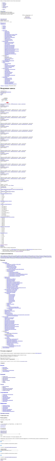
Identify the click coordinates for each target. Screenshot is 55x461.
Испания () (6, 255)
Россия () (13, 255)
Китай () (26, 255)
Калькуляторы (5, 408)
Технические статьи (6, 406)
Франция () (40, 257)
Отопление (6, 85)
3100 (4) (3, 220)
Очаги (8, 337)
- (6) (2, 205)
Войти (4, 9)
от (0, 188)
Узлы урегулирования (11, 270)
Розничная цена (3, 187)
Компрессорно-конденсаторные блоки (12, 324)
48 (2, 93)
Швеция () (19, 256)
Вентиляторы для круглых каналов (13, 281)
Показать (2, 244)
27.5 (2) (3, 236)
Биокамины (7, 56)
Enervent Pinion (12, 296)
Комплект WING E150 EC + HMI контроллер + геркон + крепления (12, 151)
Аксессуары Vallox (12, 268)
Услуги (4, 62)
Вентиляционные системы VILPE (11, 34)
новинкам (9, 91)
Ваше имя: (2, 358)
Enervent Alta (11, 298)
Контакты (4, 7)
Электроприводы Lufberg (13, 272)
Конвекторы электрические (12, 341)
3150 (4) (3, 221)
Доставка (4, 4)
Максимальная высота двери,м (6, 201)
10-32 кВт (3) (4, 206)
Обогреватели (7, 59)
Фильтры (10, 302)
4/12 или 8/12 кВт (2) (5, 212)
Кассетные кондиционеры (9, 322)
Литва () (14, 257)
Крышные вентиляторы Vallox (12, 286)
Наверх (1, 460)
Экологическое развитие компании (9, 377)
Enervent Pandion (12, 294)
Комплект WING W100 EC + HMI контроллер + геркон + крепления (12, 103)
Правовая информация (9, 82)
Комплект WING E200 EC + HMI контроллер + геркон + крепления (12, 158)
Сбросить (5, 244)
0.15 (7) (3, 227)
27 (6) (3, 235)
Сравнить (7, 105)
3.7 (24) (3, 202)
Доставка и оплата (4, 413)
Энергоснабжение (6, 61)
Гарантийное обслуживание (10, 65)
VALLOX (8, 306)
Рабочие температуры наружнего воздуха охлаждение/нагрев (11, 189)
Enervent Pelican (12, 300)
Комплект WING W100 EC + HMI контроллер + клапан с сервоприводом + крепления (16, 124)
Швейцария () (6, 256)
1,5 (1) (3, 195)
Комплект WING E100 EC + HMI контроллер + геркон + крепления (12, 144)
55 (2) (3, 243)
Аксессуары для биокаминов (12, 333)
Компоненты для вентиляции (12, 285)
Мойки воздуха (7, 38)
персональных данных (23, 361)
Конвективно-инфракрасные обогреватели (15, 340)
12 (0, 93)
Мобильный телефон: (4, 359)
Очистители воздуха (8, 39)
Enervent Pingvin (12, 301)
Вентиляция (5, 30)
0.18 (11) (3, 228)
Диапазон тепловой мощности (6, 204)
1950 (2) (3, 219)
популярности (3, 91)
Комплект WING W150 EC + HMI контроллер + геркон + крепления (12, 110)
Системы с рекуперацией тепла (12, 288)
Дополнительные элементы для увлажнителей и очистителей (18, 314)
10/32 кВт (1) (4, 207)
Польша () (31, 257)
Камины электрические (9, 58)
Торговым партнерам (9, 72)
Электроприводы (10, 271)
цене (6, 91)
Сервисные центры (8, 78)
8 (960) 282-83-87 (3, 432)
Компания (4, 3)
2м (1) (3, 200)
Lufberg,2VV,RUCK (10, 304)
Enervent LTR (11, 299)
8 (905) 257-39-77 (3, 19)
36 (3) (3, 239)
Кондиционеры (5, 41)
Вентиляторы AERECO (11, 278)
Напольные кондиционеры (10, 51)
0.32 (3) (3, 231)
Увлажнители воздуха (9, 40)
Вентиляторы (7, 33)
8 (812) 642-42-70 (14, 249)
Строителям (7, 70)
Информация (5, 77)
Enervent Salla (11, 297)
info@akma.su (2, 426)
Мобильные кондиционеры (10, 49)
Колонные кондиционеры (9, 323)
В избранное (2, 105)
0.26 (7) (3, 230)
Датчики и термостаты (11, 265)
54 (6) (3, 242)
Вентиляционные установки (10, 35)
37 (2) (3, 240)
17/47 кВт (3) (4, 209)
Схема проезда (3, 424)
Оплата (4, 5)
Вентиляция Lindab (8, 36)
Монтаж (4, 28)
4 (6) (2, 203)
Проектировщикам (8, 73)
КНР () (8, 257)
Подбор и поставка (8, 67)
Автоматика (7, 31)
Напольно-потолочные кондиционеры (12, 50)
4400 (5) (3, 223)
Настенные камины (10, 336)
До (5, 190)
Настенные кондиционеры (10, 52)
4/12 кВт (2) (4, 213)
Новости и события (6, 380)
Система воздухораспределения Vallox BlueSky (15, 269)
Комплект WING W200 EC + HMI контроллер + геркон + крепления (12, 117)
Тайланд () (36, 256)
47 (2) (3, 241)
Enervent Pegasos (12, 295)
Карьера (4, 382)
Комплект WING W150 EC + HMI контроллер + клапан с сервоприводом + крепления (16, 131)
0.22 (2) (3, 229)
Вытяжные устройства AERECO (13, 284)
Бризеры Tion (7, 32)
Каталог (4, 2)
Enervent (8, 293)
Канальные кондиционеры (10, 45)
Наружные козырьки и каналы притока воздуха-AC (16, 287)
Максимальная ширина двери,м (6, 193)
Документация (5, 6)
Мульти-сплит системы (9, 43)
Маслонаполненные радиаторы (12, 342)
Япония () (34, 255)
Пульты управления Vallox (12, 267)
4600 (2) (3, 225)
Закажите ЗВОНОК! (19, 251)
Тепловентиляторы (10, 344)
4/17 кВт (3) (4, 214)
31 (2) (3, 237)
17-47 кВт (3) (4, 208)
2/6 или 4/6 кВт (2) (5, 210)
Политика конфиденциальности (10, 83)
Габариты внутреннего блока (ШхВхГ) (7, 191)
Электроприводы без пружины (14, 273)
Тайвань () (37, 255)
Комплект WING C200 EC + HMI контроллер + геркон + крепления (12, 178)
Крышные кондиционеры (9, 42)
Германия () (41, 255)
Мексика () (11, 256)
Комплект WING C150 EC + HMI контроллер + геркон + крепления (12, 171)
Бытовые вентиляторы (11, 279)
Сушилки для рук (10, 343)
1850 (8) (3, 218)
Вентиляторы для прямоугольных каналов (14, 282)
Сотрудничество (6, 68)
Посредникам (7, 74)
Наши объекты (5, 378)
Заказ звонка (27, 17)
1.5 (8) (3, 197)
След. (10, 185)
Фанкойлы (7, 54)
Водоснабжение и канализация (8, 60)
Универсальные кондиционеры (10, 53)
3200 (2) (3, 222)
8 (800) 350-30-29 (29, 249)
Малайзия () (28, 256)
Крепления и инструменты (12, 290)
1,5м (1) (3, 196)
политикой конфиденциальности (11, 447)
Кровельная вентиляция (11, 291)
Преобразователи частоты (11, 266)
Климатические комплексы (10, 37)
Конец (12, 185)
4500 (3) (3, 224)
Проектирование (8, 63)
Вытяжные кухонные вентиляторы (13, 283)
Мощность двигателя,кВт (5, 226)
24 (1, 93)
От (0, 190)
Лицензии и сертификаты (9, 81)
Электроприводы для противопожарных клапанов (18, 274)
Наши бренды (5, 379)
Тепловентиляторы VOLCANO (15, 345)
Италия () (20, 255)
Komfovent (9, 303)
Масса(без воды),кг (3, 232)
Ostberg (8, 305)
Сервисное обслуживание (9, 66)
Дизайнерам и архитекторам (10, 69)
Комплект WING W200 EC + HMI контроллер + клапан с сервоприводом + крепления (16, 137)
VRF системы (7, 44)
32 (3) (3, 238)
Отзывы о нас (5, 376)
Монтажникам (7, 71)
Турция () (43, 256)
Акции (4, 381)
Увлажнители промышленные (12, 315)
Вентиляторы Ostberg (11, 280)
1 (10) (3, 194)
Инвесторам (7, 76)
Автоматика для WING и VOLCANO (14, 264)
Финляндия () (23, 257)
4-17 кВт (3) (4, 211)
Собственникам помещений (10, 75)
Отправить (2, 363)
